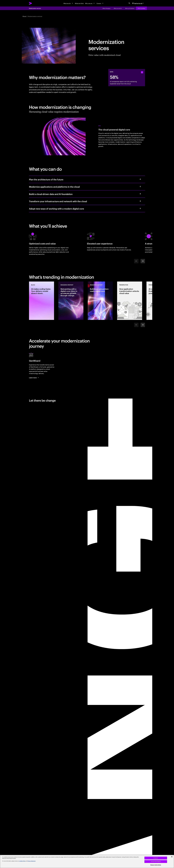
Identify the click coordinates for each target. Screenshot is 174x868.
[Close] (171, 856)
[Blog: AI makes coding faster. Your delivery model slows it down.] (41, 301)
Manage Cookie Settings (155, 864)
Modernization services (35, 8)
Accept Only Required (156, 861)
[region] (87, 861)
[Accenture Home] (34, 3)
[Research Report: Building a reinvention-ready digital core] (100, 301)
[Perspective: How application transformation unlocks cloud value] (129, 301)
